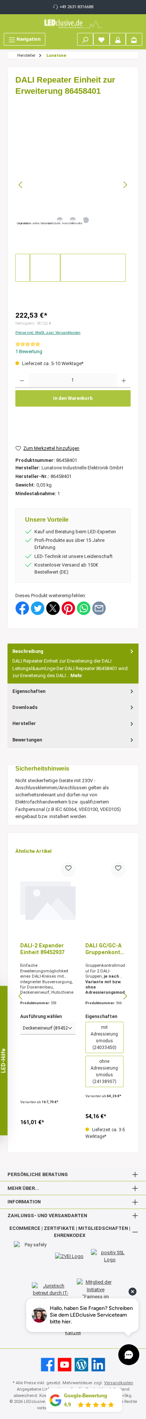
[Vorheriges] (21, 185)
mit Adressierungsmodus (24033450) (104, 1037)
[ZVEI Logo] (69, 1256)
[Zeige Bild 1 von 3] (60, 220)
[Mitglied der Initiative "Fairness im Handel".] (95, 1292)
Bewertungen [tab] (27, 740)
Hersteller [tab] (24, 723)
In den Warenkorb (73, 398)
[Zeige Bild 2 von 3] (73, 220)
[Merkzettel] (101, 39)
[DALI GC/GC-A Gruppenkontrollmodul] (105, 899)
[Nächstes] (125, 185)
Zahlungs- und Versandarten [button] (47, 1215)
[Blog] (81, 1364)
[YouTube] (64, 1364)
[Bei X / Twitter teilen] (53, 608)
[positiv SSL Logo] (109, 1256)
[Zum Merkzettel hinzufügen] (68, 869)
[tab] (73, 664)
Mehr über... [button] (23, 1188)
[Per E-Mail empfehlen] (99, 608)
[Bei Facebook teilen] (22, 608)
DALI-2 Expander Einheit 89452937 (42, 949)
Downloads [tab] (24, 707)
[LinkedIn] (98, 1364)
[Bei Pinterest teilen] (68, 608)
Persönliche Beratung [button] (37, 1174)
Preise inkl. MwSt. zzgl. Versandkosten (47, 332)
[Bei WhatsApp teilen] (83, 608)
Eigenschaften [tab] (28, 691)
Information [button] (24, 1201)
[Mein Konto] (118, 39)
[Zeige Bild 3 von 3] (86, 220)
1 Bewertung (28, 351)
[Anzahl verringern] (22, 380)
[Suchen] (85, 39)
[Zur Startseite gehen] (73, 23)
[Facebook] (47, 1364)
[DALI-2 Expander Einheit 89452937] (48, 899)
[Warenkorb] (134, 39)
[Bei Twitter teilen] (37, 608)
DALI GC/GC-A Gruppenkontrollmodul (105, 949)
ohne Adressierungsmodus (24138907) (104, 1071)
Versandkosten (118, 1383)
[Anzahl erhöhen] (124, 380)
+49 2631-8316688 (76, 6)
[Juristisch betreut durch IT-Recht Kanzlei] (50, 1293)
